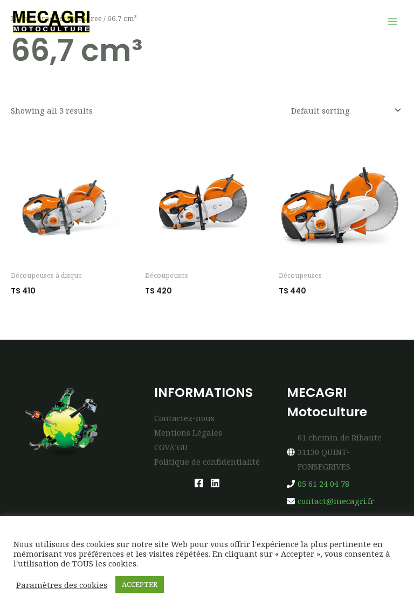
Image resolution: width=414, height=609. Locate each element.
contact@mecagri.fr (336, 500)
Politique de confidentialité (207, 461)
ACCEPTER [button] (139, 584)
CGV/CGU (171, 447)
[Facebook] (199, 483)
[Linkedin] (215, 483)
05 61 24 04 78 (323, 483)
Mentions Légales (188, 432)
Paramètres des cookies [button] (61, 585)
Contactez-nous (184, 417)
